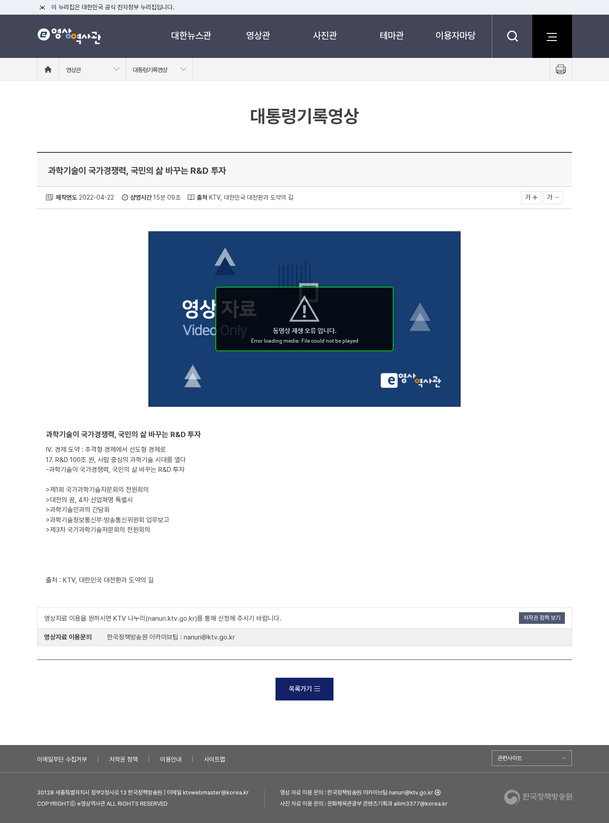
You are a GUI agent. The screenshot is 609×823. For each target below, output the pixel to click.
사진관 (325, 35)
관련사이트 (510, 758)
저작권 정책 (123, 759)
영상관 (258, 35)
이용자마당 (456, 35)
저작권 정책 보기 (541, 617)
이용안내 (170, 759)
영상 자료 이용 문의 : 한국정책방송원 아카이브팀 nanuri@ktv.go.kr (356, 792)
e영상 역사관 (69, 36)
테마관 (392, 35)
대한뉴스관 (191, 35)
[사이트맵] (552, 36)
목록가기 (300, 689)
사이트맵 (214, 759)
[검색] (512, 36)
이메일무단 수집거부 (62, 759)
